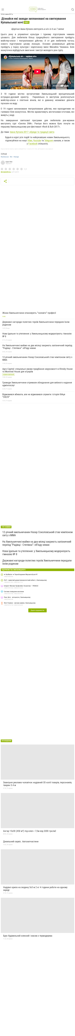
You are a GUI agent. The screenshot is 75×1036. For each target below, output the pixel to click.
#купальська (5, 157)
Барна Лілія (9, 162)
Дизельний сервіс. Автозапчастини (20, 841)
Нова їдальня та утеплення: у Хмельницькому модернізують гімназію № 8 (37, 335)
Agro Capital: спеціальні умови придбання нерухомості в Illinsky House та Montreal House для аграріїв (37, 370)
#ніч (11, 157)
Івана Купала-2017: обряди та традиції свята (32, 132)
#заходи (16, 157)
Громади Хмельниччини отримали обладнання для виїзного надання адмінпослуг (37, 384)
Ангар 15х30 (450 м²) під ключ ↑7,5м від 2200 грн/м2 (29, 831)
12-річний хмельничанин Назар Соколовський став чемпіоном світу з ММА (37, 358)
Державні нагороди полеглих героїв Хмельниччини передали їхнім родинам (35, 323)
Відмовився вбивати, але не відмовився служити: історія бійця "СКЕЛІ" (33, 395)
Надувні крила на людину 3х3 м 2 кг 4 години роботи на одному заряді (35, 888)
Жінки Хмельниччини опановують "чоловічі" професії (29, 313)
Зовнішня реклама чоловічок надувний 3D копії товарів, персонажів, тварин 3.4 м (37, 784)
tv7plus (4, 154)
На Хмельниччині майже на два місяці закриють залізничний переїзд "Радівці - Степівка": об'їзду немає (37, 347)
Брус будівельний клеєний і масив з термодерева (27, 935)
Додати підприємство (37, 610)
